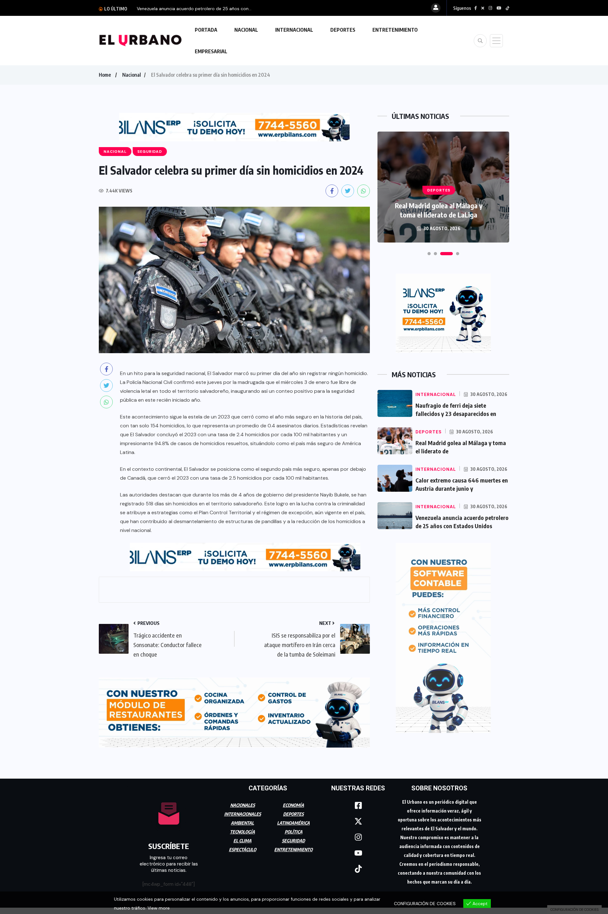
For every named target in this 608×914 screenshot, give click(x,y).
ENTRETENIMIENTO (395, 30)
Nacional (131, 75)
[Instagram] (358, 837)
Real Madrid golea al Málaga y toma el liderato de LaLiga (439, 210)
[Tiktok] (358, 869)
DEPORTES (342, 30)
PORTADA (206, 30)
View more (159, 908)
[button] (429, 253)
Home (105, 75)
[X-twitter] (358, 821)
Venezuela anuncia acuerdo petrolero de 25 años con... (194, 8)
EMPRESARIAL (211, 51)
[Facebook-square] (358, 806)
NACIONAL (246, 30)
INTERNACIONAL (294, 30)
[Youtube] (358, 853)
